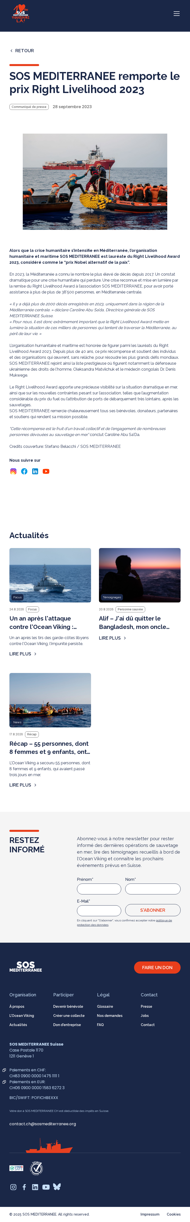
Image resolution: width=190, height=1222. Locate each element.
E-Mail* (83, 901)
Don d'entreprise (67, 1025)
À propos (16, 1006)
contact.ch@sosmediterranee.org (42, 1124)
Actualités (18, 1025)
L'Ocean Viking (21, 1016)
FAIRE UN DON (157, 967)
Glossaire (105, 1006)
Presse (146, 1006)
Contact (148, 1025)
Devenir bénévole (68, 1006)
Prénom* (85, 879)
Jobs (145, 1016)
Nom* (130, 879)
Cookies (174, 1214)
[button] (176, 14)
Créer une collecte (69, 1016)
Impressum (150, 1214)
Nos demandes (109, 1016)
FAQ (100, 1025)
